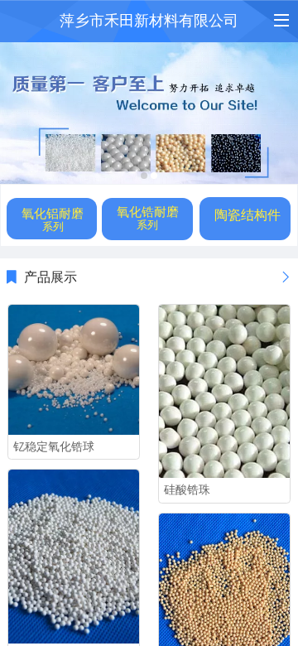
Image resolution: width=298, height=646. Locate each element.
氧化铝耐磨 (53, 213)
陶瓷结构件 (247, 215)
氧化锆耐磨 (148, 212)
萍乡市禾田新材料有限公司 (149, 20)
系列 (53, 226)
